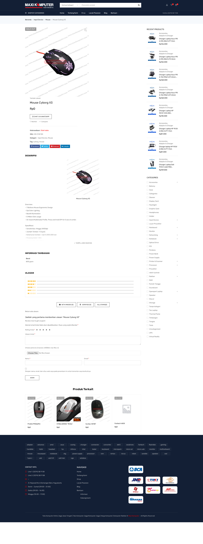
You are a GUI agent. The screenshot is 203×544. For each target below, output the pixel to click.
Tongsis (152, 322)
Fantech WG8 (120, 423)
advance (40, 445)
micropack (117, 449)
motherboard (165, 449)
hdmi (41, 449)
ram (102, 454)
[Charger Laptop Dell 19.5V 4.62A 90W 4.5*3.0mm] (152, 163)
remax (112, 454)
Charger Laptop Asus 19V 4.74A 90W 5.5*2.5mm (168, 94)
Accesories (163, 33)
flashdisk (152, 445)
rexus (123, 454)
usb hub (62, 458)
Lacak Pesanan (82, 483)
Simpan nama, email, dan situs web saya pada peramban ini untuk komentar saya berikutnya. (58, 371)
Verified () (86, 305)
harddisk (30, 449)
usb (40, 458)
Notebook (152, 239)
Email (86, 358)
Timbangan (153, 318)
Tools (151, 325)
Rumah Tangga (154, 284)
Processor (153, 265)
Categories (153, 194)
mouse (41, 142)
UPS (150, 333)
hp (63, 449)
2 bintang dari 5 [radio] (40, 330)
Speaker (152, 295)
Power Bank (153, 254)
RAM (151, 280)
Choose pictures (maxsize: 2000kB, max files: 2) (42, 348)
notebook (53, 454)
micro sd (129, 449)
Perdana (152, 250)
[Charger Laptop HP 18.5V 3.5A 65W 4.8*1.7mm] (152, 109)
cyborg (35, 142)
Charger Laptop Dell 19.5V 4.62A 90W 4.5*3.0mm (166, 166)
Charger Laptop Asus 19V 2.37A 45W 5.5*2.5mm (168, 58)
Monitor (152, 231)
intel (83, 449)
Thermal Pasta (154, 314)
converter (107, 445)
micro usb (140, 449)
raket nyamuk (154, 273)
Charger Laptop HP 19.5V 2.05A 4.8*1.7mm (168, 130)
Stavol (151, 299)
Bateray (152, 186)
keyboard (105, 449)
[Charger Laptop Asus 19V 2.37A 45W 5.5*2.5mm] (152, 55)
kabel (94, 449)
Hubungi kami (85, 498)
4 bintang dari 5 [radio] (47, 330)
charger (83, 445)
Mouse (47, 20)
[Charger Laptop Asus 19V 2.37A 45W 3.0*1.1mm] (152, 37)
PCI (150, 246)
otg (65, 454)
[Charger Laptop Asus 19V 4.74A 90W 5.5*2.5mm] (152, 91)
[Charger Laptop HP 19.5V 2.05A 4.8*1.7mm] (152, 127)
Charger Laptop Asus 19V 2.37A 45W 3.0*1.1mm (168, 40)
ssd (165, 454)
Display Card (154, 201)
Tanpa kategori (154, 306)
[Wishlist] (171, 5)
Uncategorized (154, 329)
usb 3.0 (51, 458)
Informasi (83, 494)
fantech (141, 445)
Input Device (38, 20)
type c (29, 458)
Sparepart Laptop (155, 291)
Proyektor (153, 269)
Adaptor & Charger (166, 36)
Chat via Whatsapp (41, 116)
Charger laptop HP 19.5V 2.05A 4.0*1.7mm (168, 148)
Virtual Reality (154, 337)
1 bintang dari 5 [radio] (37, 330)
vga (72, 458)
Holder (151, 216)
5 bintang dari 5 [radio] (50, 330)
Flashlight (153, 205)
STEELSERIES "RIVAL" (65, 424)
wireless (83, 458)
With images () (67, 305)
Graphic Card (154, 209)
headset (52, 449)
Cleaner (152, 197)
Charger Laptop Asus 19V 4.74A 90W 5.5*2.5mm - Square (168, 76)
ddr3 (118, 445)
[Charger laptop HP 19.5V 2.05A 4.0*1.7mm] (152, 145)
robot (134, 454)
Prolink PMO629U (34, 424)
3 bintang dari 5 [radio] (44, 330)
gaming (163, 445)
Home (79, 472)
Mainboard (153, 228)
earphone (130, 445)
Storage (152, 303)
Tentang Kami (82, 475)
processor (91, 454)
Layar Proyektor (155, 224)
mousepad (41, 454)
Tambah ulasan (35, 98)
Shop (79, 479)
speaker (155, 454)
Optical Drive (154, 243)
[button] (85, 30)
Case (151, 190)
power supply (77, 454)
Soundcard (153, 288)
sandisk (144, 454)
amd (51, 445)
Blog (78, 487)
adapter (30, 445)
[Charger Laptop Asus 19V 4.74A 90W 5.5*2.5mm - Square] (152, 73)
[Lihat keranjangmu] (176, 5)
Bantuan (80, 490)
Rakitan (152, 276)
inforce (73, 449)
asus (62, 445)
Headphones (154, 212)
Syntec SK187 (91, 424)
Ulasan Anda (30, 334)
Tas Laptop (153, 310)
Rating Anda (30, 330)
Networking (153, 235)
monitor (152, 449)
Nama (27, 358)
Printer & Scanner (155, 261)
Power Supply (154, 258)
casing (72, 445)
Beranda (28, 20)
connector (95, 445)
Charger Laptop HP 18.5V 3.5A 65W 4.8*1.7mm (166, 112)
